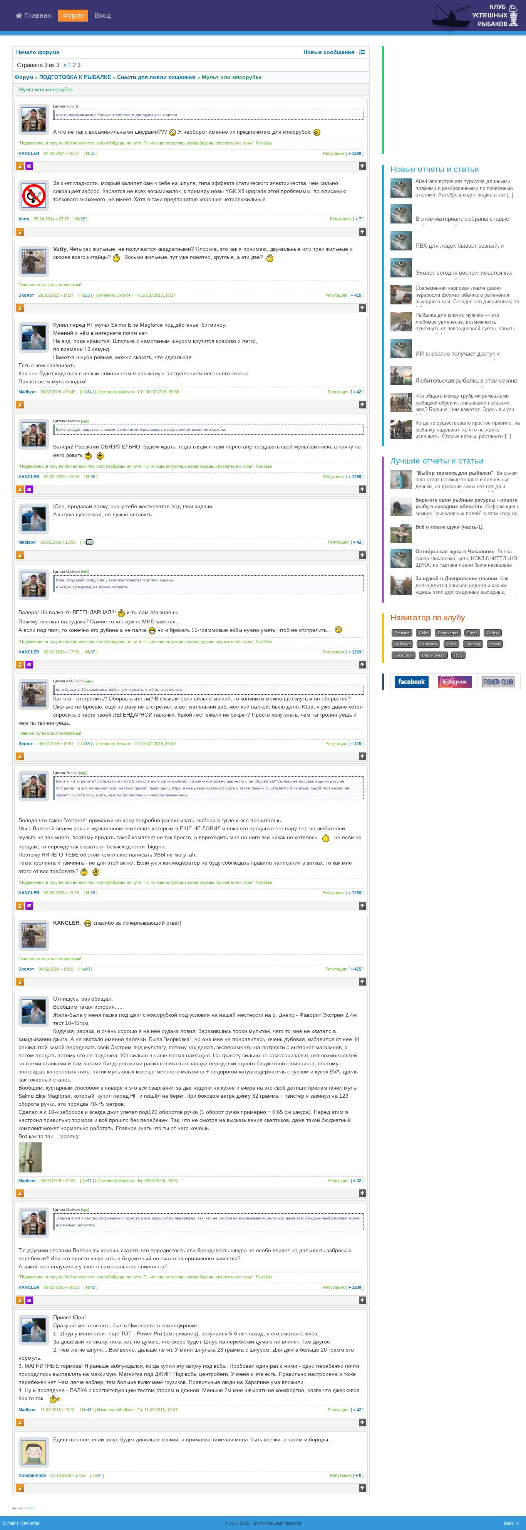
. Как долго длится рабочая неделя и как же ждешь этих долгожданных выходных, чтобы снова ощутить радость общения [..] (465, 589)
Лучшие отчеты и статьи (437, 461)
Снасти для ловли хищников (156, 77)
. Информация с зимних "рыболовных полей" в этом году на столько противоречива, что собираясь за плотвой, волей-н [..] (467, 513)
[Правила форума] (362, 52)
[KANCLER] (34, 119)
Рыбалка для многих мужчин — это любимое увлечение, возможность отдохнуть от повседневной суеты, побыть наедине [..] (465, 325)
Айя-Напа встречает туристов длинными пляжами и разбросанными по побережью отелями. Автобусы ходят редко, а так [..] (464, 188)
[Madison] (34, 337)
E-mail (9, 1523)
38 (87, 743)
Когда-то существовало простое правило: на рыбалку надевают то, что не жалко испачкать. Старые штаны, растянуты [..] (467, 429)
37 (92, 652)
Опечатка (29, 1523)
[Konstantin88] (34, 1452)
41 (89, 1180)
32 (82, 219)
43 (89, 1409)
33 (87, 295)
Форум (73, 16)
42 (92, 1287)
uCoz (31, 1508)
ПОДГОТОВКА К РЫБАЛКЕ (75, 77)
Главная (36, 16)
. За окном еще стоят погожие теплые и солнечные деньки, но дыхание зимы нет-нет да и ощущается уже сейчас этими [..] (466, 483)
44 (99, 1475)
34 (89, 392)
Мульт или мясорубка (231, 77)
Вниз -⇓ (512, 1523)
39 (92, 892)
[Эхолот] (34, 261)
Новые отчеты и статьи (434, 169)
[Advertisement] (455, 100)
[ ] (343, 153)
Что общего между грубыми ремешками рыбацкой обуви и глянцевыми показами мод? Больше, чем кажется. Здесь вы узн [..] (464, 406)
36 (89, 542)
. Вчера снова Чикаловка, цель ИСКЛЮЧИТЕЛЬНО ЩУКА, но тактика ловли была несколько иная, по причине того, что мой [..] (466, 562)
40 (87, 969)
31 (92, 153)
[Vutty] (34, 195)
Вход (103, 16)
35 (92, 476)
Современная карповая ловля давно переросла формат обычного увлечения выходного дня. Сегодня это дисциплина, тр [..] (467, 298)
